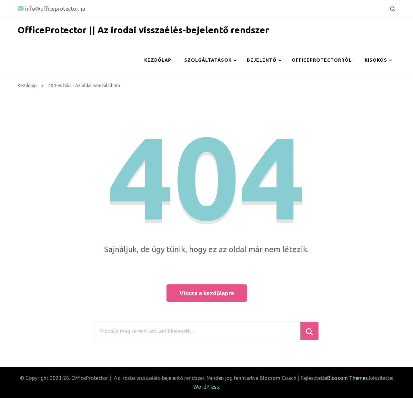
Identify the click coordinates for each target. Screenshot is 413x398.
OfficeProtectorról (322, 60)
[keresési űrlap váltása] (392, 9)
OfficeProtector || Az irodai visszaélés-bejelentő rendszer (143, 30)
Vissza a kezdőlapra (206, 293)
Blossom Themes (347, 378)
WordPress (206, 387)
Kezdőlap (157, 60)
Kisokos (376, 60)
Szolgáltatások (208, 60)
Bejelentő (262, 60)
